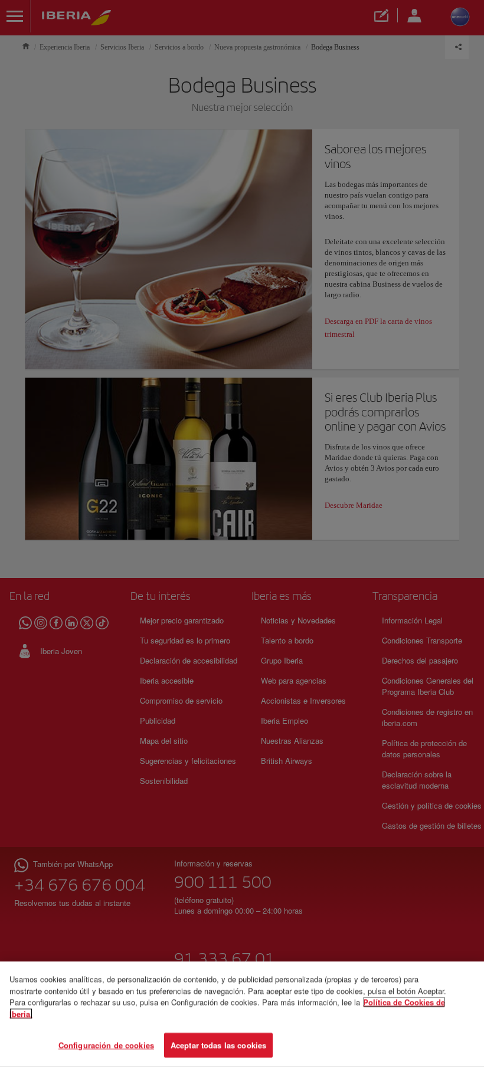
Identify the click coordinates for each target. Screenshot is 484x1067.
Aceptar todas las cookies (218, 1044)
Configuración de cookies (106, 1044)
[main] (242, 1014)
